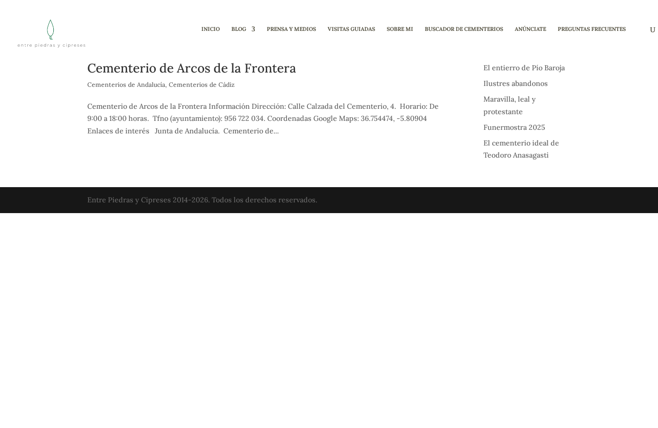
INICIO (210, 29)
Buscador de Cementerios (464, 29)
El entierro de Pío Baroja (524, 67)
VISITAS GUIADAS (351, 29)
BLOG (238, 29)
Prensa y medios (291, 29)
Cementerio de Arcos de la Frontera (191, 68)
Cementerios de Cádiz (202, 85)
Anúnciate (530, 29)
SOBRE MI (400, 29)
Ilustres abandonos (515, 83)
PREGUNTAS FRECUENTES (592, 29)
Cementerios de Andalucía (126, 85)
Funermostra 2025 (514, 127)
